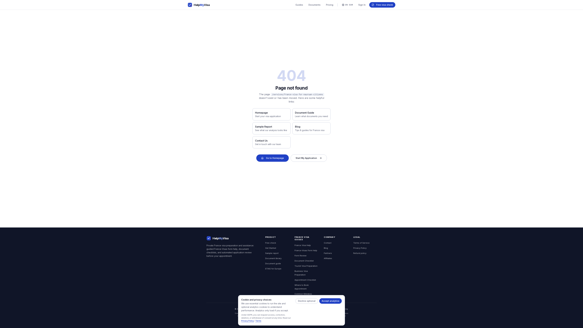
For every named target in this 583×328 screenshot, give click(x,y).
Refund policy (359, 253)
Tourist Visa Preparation (306, 266)
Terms (258, 321)
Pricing (329, 4)
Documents (314, 4)
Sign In (362, 4)
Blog (326, 248)
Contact (327, 243)
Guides (299, 4)
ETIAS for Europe (273, 268)
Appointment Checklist (305, 280)
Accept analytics (330, 301)
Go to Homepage (275, 158)
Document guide (273, 263)
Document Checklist (304, 261)
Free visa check (384, 4)
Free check (270, 243)
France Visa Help (303, 245)
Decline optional (306, 301)
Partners (328, 253)
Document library (273, 258)
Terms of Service (361, 243)
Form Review (301, 255)
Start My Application (306, 158)
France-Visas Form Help (306, 250)
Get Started (270, 248)
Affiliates (328, 258)
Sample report (272, 253)
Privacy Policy (247, 321)
